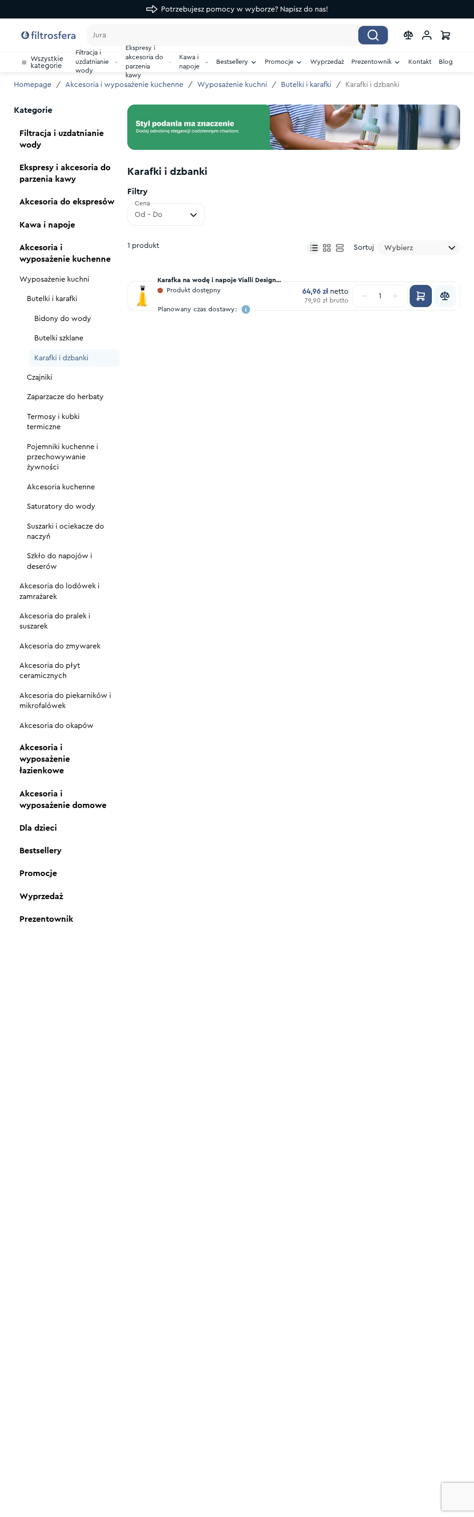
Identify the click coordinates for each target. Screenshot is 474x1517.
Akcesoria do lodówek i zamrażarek (59, 591)
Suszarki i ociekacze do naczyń (65, 531)
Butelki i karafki (306, 84)
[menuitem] (44, 62)
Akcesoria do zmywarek (59, 646)
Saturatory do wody (61, 506)
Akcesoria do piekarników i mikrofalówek (65, 700)
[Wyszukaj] (373, 35)
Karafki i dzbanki (61, 358)
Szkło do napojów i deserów (59, 561)
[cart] (445, 35)
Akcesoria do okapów (56, 725)
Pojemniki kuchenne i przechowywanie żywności (62, 457)
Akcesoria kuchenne (61, 487)
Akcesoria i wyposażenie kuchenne (124, 84)
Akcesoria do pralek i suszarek (54, 621)
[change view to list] (339, 247)
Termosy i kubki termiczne (53, 422)
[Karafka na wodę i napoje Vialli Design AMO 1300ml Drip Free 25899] (142, 296)
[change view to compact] (313, 247)
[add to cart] (421, 296)
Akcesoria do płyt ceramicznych (49, 670)
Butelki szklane (58, 338)
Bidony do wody (62, 318)
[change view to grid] (326, 247)
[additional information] (246, 309)
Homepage (32, 84)
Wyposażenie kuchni (232, 84)
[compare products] (408, 35)
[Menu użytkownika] (426, 35)
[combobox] (418, 247)
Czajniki (39, 377)
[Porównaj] (445, 296)
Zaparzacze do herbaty (65, 397)
